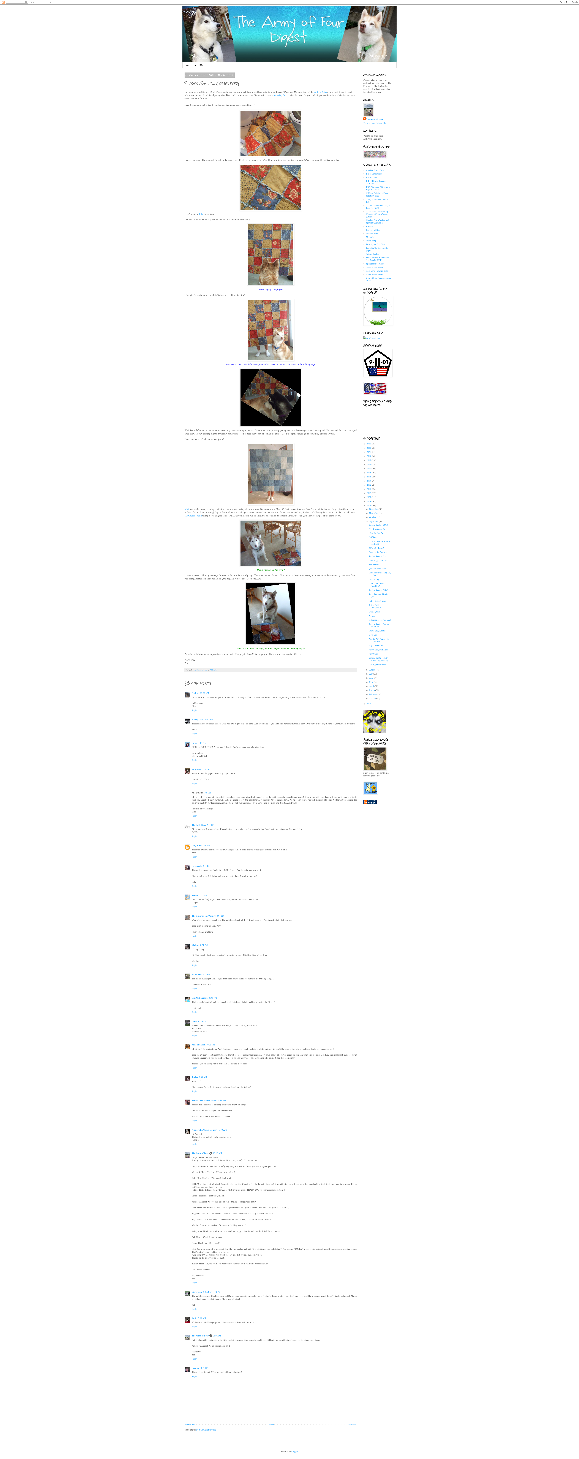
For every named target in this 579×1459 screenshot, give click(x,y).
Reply (194, 710)
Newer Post (190, 1424)
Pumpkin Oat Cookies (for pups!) (377, 249)
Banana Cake (371, 177)
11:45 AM (216, 1291)
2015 (369, 472)
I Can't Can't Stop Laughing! (376, 584)
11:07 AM (202, 742)
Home (187, 65)
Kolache (369, 226)
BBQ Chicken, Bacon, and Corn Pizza (377, 182)
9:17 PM (206, 974)
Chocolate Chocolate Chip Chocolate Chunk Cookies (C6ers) (377, 214)
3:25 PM (203, 895)
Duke (194, 742)
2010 (369, 493)
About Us (198, 65)
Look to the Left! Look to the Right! (380, 542)
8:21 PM (204, 945)
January (372, 698)
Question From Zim (377, 568)
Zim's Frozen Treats (374, 274)
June (371, 677)
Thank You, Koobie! (377, 630)
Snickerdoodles (372, 253)
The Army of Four (200, 1153)
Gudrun (195, 693)
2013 (369, 480)
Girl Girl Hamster (200, 997)
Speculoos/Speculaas (375, 263)
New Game (373, 653)
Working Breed (281, 95)
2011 (369, 489)
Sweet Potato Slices (374, 267)
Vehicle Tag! (374, 579)
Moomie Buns (372, 233)
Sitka (201, 214)
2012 (369, 484)
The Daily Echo (199, 824)
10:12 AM (217, 1153)
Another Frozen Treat (375, 170)
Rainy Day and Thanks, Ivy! (379, 595)
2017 (369, 464)
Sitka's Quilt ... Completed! (375, 606)
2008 (369, 501)
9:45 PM (213, 997)
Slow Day (373, 634)
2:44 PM (210, 824)
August (372, 669)
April (371, 686)
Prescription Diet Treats (376, 244)
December (373, 509)
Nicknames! (374, 564)
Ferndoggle (197, 865)
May (371, 682)
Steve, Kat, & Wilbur (202, 1291)
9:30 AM (223, 1129)
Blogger (294, 1451)
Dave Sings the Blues (378, 560)
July (371, 673)
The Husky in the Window (204, 915)
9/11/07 (372, 615)
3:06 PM (206, 845)
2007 (369, 505)
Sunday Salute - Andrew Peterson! (379, 625)
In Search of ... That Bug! (380, 619)
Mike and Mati (199, 1044)
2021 (369, 447)
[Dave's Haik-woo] (371, 337)
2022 (369, 443)
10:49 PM (204, 1367)
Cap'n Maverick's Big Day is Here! (380, 574)
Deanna (195, 1367)
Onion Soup (371, 240)
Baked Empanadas (374, 173)
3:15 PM (206, 865)
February (373, 694)
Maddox (195, 945)
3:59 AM (222, 1100)
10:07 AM (204, 693)
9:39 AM (217, 1335)
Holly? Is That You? (377, 600)
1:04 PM (206, 769)
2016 (369, 468)
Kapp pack (197, 974)
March (372, 690)
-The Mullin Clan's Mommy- (205, 1129)
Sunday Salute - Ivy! (377, 556)
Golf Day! (373, 537)
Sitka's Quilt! (374, 611)
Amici (194, 1318)
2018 (369, 460)
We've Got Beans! (376, 548)
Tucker (195, 1077)
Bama (194, 1021)
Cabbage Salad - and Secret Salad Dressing (377, 194)
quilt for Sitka (320, 91)
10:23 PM (202, 1021)
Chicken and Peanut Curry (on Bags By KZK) (379, 206)
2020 (369, 451)
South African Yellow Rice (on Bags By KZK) (377, 258)
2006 (369, 703)
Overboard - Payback (378, 552)
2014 (369, 476)
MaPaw (195, 895)
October (373, 517)
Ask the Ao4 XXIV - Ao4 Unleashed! (380, 640)
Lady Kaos (197, 845)
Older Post (351, 1424)
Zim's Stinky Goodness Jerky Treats (378, 279)
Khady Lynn (197, 719)
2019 (369, 456)
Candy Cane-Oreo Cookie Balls (377, 200)
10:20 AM (208, 719)
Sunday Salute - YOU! (378, 524)
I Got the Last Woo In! (378, 533)
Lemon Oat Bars (373, 229)
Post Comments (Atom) (206, 1429)
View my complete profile (374, 122)
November (374, 513)
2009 (369, 497)
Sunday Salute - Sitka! (378, 590)
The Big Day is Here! (378, 664)
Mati (187, 509)
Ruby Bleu (196, 769)
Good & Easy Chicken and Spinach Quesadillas (377, 221)
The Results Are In (377, 529)
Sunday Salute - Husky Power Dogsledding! (378, 659)
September (374, 521)
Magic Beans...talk (376, 645)
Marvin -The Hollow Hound (204, 1100)
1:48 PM (207, 792)
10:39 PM (210, 1044)
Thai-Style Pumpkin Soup (377, 270)
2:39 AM (203, 1077)
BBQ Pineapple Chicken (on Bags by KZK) (378, 188)
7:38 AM (202, 1318)
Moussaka (370, 237)
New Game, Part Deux (378, 649)
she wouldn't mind (193, 515)
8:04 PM (220, 915)
